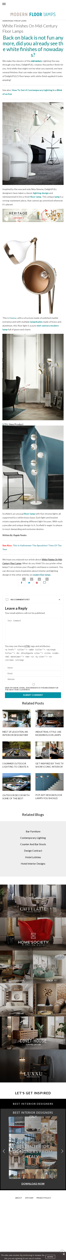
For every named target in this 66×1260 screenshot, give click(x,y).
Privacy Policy (44, 1198)
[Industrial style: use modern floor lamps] (49, 718)
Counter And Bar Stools (33, 844)
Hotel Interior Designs (33, 863)
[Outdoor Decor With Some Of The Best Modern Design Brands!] (16, 782)
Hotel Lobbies (33, 857)
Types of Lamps (20, 21)
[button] (62, 1151)
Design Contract (33, 850)
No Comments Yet (20, 599)
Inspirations (7, 21)
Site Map (29, 1198)
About (18, 1198)
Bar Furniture (33, 831)
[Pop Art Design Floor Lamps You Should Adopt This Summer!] (49, 782)
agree (50, 1257)
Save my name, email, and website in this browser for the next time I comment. (31, 689)
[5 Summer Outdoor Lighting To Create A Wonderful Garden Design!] (16, 750)
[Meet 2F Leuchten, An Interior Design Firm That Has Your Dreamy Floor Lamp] (16, 718)
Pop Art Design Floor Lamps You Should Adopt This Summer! (48, 798)
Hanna (12, 318)
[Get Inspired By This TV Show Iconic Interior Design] (49, 750)
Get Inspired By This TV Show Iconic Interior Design (49, 766)
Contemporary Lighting (33, 837)
